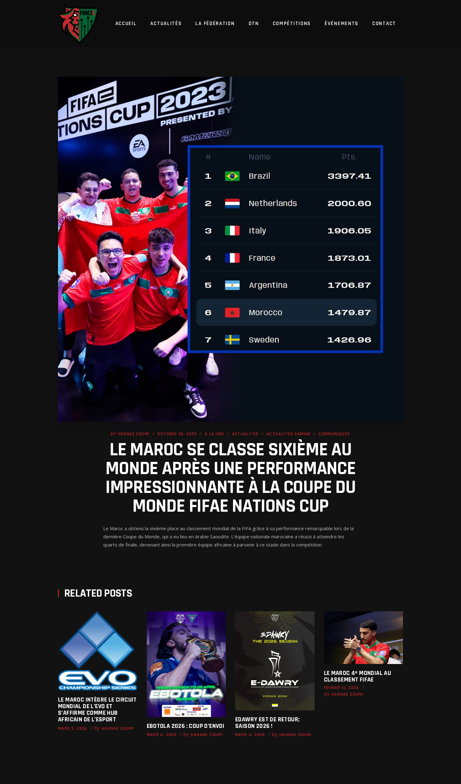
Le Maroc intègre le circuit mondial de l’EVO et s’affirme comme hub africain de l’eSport (97, 710)
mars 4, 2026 (162, 735)
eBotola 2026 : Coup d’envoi (186, 726)
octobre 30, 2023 (177, 434)
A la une (214, 434)
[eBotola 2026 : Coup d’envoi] (186, 664)
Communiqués (334, 434)
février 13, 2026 (341, 688)
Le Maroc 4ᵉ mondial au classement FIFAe (357, 676)
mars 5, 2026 (72, 728)
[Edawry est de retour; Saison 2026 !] (275, 660)
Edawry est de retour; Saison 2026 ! (267, 722)
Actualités (245, 434)
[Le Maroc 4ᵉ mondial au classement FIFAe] (363, 637)
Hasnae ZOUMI (134, 434)
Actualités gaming (289, 434)
